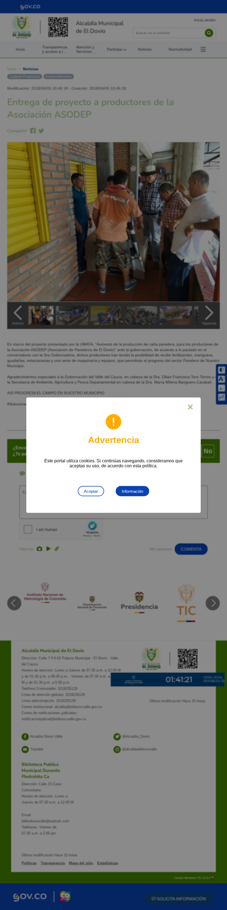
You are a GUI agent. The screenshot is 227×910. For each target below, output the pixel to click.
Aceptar (91, 491)
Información (132, 491)
